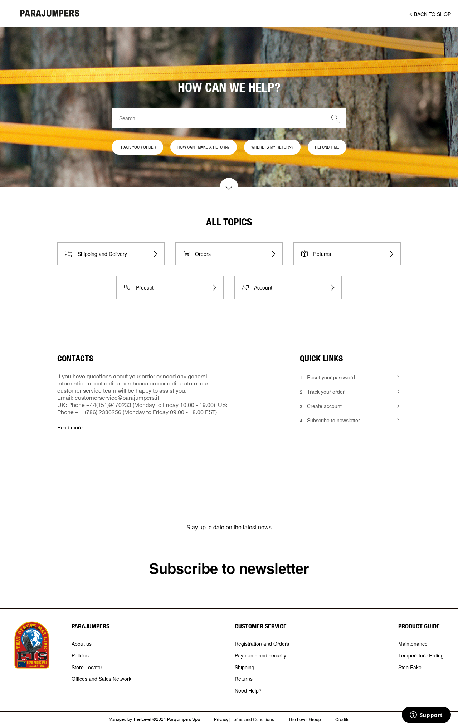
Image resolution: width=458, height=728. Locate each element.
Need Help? (248, 691)
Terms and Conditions (253, 719)
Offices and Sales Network (101, 679)
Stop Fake (410, 667)
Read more (70, 427)
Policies (80, 655)
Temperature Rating (421, 655)
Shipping (244, 667)
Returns (244, 679)
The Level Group (304, 719)
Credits (342, 719)
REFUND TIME (327, 147)
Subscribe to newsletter (229, 568)
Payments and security (260, 655)
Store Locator (87, 667)
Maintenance (413, 644)
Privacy (221, 719)
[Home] (49, 13)
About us (82, 644)
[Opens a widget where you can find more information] (426, 715)
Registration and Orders (262, 644)
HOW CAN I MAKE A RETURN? (203, 147)
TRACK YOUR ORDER (137, 147)
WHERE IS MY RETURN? (272, 147)
